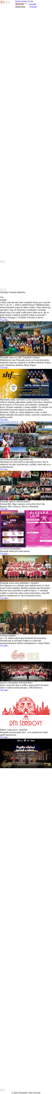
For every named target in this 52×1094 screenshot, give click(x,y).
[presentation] (1, 261)
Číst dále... (4, 320)
